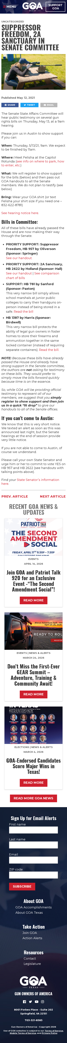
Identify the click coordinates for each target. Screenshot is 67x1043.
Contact (30, 958)
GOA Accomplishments (33, 907)
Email (50, 105)
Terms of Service (54, 1031)
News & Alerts (40, 653)
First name (17, 824)
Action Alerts (32, 938)
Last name (17, 839)
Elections (21, 747)
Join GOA (30, 933)
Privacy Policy (49, 1033)
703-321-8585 (33, 1020)
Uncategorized (12, 21)
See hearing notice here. (20, 213)
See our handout (19, 273)
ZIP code (16, 869)
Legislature (32, 964)
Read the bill (23, 312)
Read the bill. (49, 350)
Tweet (30, 105)
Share (11, 105)
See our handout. (19, 258)
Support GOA (55, 7)
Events (33, 559)
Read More (34, 600)
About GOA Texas (29, 913)
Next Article (53, 496)
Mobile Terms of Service (23, 1033)
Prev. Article (14, 496)
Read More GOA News (33, 798)
